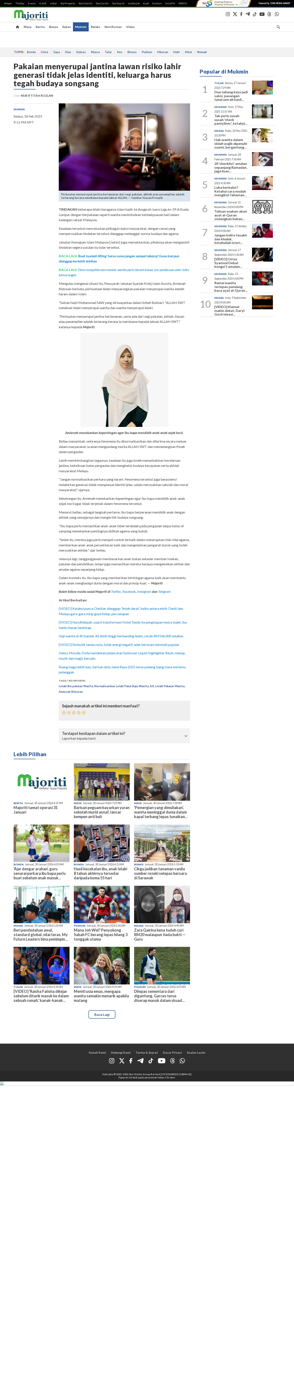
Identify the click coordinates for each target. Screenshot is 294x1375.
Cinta (44, 52)
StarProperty (67, 3)
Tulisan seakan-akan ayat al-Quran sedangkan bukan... (230, 215)
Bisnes (132, 52)
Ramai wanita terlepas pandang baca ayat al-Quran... (231, 286)
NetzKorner (113, 27)
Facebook (129, 591)
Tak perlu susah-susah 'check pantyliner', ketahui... (231, 119)
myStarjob (134, 3)
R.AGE (43, 3)
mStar (53, 3)
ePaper (8, 3)
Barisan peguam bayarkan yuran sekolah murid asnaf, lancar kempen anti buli (102, 812)
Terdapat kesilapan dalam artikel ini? (93, 733)
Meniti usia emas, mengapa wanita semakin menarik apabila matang (101, 996)
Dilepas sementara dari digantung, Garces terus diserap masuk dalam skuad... (159, 996)
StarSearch (118, 3)
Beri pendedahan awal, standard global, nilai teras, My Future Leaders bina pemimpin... (41, 934)
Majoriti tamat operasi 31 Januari (36, 809)
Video (130, 27)
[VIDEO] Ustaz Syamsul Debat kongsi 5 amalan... (228, 262)
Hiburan (162, 52)
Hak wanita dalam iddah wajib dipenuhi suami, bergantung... (230, 143)
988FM (182, 3)
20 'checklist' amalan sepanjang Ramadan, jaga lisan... (230, 167)
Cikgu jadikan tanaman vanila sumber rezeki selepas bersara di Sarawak (160, 873)
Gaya (56, 52)
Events (32, 3)
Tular (108, 52)
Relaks (95, 27)
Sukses (81, 52)
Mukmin (81, 27)
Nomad (202, 52)
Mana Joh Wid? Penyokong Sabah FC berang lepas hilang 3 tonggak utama (100, 934)
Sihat (188, 52)
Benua (53, 27)
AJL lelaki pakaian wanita (167, 686)
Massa (95, 52)
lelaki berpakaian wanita (76, 686)
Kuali (146, 3)
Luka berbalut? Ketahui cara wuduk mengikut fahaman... (230, 191)
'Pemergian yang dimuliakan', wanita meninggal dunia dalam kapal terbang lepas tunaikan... (160, 812)
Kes (119, 52)
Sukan (66, 27)
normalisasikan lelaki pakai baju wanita (121, 686)
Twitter (116, 591)
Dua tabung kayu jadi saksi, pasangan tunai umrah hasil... (231, 95)
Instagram (143, 591)
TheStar (20, 3)
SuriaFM (170, 3)
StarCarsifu (102, 3)
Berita (40, 27)
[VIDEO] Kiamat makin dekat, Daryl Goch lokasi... (229, 310)
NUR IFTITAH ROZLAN (37, 95)
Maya (27, 27)
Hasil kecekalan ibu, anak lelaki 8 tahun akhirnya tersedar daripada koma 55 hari (100, 873)
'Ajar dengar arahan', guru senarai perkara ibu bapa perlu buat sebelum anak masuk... (40, 873)
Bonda (31, 52)
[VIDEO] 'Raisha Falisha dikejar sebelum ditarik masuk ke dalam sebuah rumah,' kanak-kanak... (41, 996)
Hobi (176, 52)
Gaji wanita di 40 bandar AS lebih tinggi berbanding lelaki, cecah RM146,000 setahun (121, 636)
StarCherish (85, 3)
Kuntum (157, 3)
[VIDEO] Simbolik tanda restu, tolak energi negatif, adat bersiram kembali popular (119, 644)
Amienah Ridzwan (71, 691)
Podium (147, 52)
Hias (68, 52)
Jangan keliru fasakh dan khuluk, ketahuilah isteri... (230, 239)
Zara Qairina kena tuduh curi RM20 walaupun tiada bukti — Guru (159, 934)
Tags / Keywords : (72, 680)
